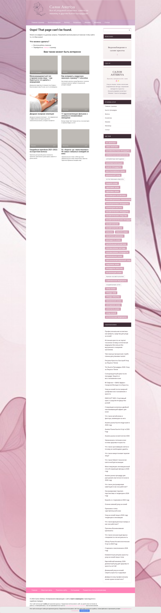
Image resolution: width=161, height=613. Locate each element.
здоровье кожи (112, 191)
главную (46, 47)
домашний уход (113, 175)
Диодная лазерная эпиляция (42, 114)
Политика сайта (61, 590)
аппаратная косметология (117, 155)
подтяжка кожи (112, 264)
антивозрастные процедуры (118, 151)
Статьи (107, 22)
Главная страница (38, 22)
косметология (112, 224)
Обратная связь (46, 590)
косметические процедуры (117, 212)
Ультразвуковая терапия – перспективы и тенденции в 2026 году (117, 493)
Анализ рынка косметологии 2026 (117, 436)
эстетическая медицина (116, 317)
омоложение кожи (114, 256)
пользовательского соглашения (75, 605)
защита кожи (112, 183)
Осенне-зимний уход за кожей (116, 504)
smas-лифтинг (112, 147)
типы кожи (111, 289)
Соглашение (75, 590)
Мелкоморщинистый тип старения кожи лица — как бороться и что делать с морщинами (41, 79)
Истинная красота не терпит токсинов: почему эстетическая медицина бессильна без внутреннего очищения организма (116, 345)
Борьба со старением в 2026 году (117, 500)
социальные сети (113, 285)
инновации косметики (116, 195)
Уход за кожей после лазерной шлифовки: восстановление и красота (116, 391)
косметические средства (116, 216)
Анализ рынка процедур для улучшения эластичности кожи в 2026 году (117, 477)
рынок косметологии (115, 276)
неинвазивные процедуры (117, 252)
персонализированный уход (118, 260)
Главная (34, 590)
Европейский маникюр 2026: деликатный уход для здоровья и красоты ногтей (117, 563)
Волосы (67, 22)
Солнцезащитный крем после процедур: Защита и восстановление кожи (116, 376)
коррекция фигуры (114, 207)
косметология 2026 (114, 228)
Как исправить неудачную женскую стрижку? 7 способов (74, 77)
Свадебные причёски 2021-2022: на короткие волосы (44, 151)
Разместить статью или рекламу (94, 590)
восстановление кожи (115, 171)
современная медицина (116, 281)
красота (109, 232)
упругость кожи (113, 309)
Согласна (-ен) (84, 610)
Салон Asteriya (62, 6)
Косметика (77, 22)
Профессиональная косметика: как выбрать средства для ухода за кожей (116, 333)
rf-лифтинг (111, 143)
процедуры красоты (114, 268)
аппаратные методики (115, 159)
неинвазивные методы (116, 248)
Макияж (87, 22)
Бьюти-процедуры (54, 22)
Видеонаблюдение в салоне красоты (117, 49)
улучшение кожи (113, 305)
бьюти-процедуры (113, 167)
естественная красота (115, 179)
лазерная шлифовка (114, 236)
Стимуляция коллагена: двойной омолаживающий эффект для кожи (117, 409)
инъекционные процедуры (117, 203)
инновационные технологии (118, 199)
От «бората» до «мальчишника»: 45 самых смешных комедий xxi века (75, 152)
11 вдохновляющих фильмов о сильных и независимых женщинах (74, 116)
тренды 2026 (111, 293)
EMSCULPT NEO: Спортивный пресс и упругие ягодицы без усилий (115, 400)
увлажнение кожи (113, 301)
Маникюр (97, 22)
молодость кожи (113, 240)
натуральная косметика (116, 244)
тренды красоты (113, 297)
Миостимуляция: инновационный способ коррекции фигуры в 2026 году (117, 469)
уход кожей (111, 313)
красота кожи (122, 232)
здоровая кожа (112, 187)
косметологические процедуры (119, 220)
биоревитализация (114, 163)
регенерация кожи (113, 272)
